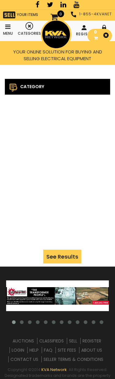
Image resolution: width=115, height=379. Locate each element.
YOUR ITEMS (27, 14)
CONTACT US (24, 359)
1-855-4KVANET (95, 14)
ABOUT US (91, 350)
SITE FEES (67, 350)
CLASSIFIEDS (51, 341)
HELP (34, 350)
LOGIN (18, 350)
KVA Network (54, 370)
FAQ (48, 350)
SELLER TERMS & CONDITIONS (73, 359)
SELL (73, 341)
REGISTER (85, 34)
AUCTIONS (23, 341)
